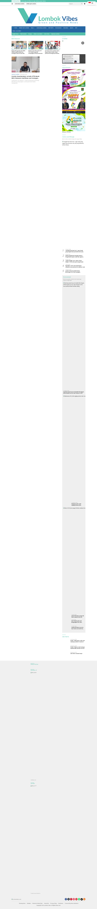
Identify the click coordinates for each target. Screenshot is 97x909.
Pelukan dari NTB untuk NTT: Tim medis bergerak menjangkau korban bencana (19, 52)
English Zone (15, 34)
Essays (30, 34)
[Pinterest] (71, 899)
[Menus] (12, 4)
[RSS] (84, 899)
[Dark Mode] (84, 4)
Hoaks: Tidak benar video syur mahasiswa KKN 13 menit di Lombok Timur (77, 641)
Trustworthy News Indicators (71, 903)
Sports (71, 28)
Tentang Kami (22, 903)
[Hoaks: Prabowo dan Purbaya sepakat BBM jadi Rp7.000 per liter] (65, 648)
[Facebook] (66, 899)
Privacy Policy (53, 903)
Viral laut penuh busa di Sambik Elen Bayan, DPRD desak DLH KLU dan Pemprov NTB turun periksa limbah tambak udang (73, 392)
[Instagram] (74, 899)
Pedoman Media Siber (37, 903)
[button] (81, 4)
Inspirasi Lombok (55, 34)
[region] (73, 51)
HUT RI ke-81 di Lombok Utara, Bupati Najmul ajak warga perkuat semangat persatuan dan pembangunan (35, 52)
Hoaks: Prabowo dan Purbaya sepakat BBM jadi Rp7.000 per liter (77, 647)
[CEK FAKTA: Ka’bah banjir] (65, 654)
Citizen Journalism (16, 31)
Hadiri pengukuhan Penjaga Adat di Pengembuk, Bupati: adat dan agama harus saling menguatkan (74, 256)
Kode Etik (46, 903)
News (32, 28)
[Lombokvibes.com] (48, 15)
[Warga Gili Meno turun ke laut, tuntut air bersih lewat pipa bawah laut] (66, 628)
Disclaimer (60, 903)
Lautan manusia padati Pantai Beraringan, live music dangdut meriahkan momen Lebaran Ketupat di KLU (74, 271)
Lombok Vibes (47, 905)
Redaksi (29, 903)
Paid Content (23, 34)
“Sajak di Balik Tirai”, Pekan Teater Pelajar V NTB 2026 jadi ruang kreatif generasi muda (74, 261)
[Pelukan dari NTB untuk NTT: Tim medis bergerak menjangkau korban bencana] (19, 45)
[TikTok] (82, 899)
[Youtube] (76, 899)
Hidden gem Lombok (31, 3)
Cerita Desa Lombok (19, 3)
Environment (58, 28)
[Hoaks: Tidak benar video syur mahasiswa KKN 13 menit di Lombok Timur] (65, 641)
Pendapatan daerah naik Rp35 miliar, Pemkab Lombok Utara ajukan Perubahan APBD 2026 (52, 52)
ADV (76, 28)
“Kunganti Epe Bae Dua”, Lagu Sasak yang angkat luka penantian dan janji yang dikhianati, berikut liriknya (74, 251)
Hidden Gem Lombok (24, 28)
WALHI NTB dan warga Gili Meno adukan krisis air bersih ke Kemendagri (77, 616)
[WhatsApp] (79, 899)
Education (65, 28)
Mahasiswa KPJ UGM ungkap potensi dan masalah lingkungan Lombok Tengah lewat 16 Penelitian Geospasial (77, 504)
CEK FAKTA (50, 28)
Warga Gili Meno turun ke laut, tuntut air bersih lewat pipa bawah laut (77, 628)
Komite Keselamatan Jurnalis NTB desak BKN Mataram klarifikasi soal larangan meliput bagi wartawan (25, 78)
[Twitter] (68, 899)
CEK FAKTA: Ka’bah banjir (76, 653)
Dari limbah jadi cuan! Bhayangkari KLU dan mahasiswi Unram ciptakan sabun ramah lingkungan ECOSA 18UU (77, 621)
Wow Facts (46, 34)
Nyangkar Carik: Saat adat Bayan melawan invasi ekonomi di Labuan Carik (75, 266)
